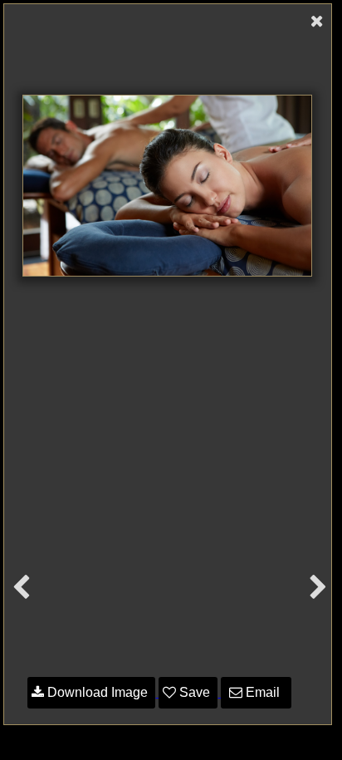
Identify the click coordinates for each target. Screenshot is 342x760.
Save (194, 692)
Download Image (97, 692)
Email (262, 692)
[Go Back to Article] (317, 20)
